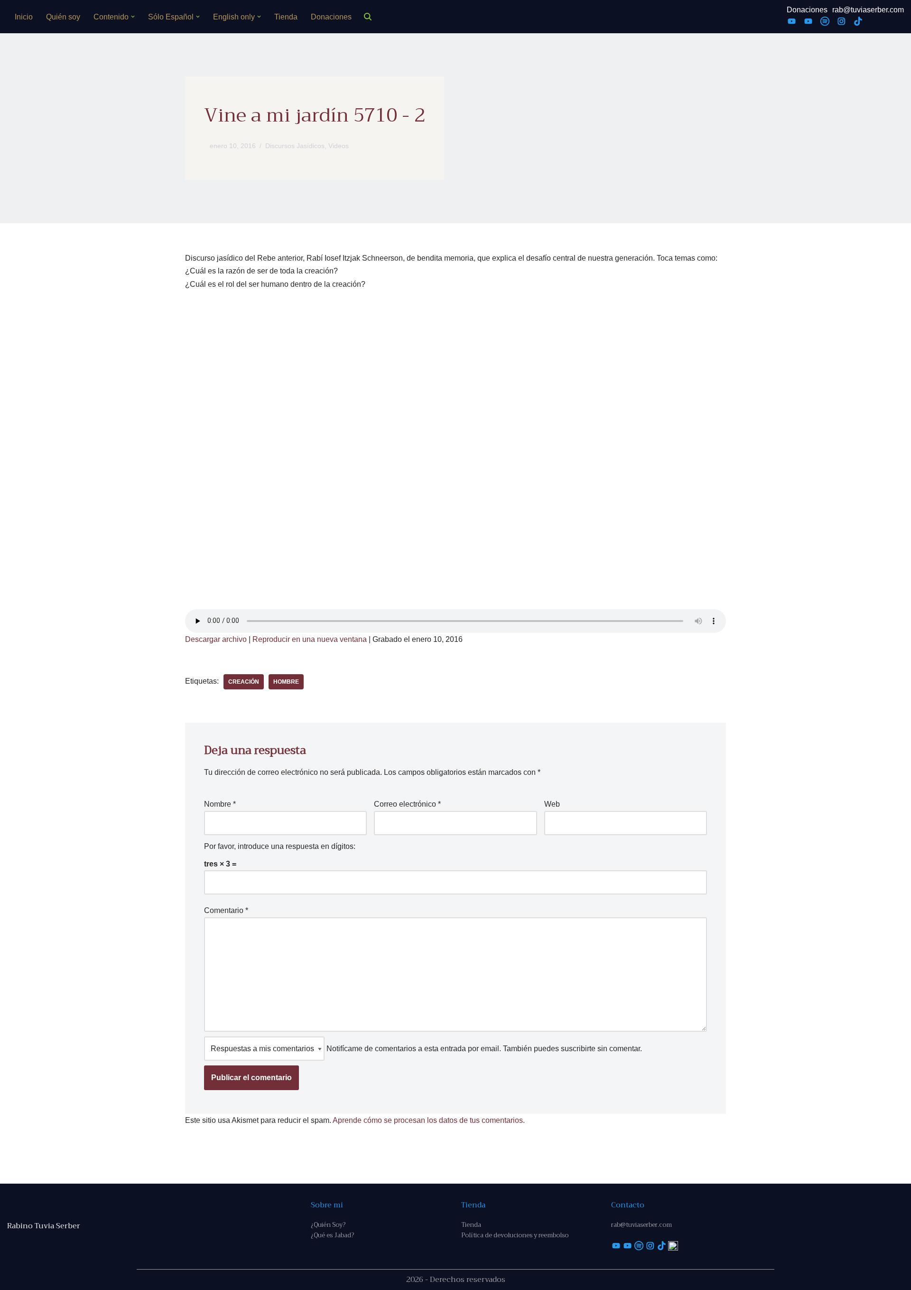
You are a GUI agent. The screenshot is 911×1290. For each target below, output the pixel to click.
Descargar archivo (216, 639)
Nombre (220, 804)
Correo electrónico (407, 804)
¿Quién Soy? (328, 1224)
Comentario (226, 910)
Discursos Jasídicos (295, 146)
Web (552, 804)
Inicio (24, 17)
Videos (338, 146)
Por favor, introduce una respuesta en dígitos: (279, 846)
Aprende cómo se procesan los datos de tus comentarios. (429, 1120)
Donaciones (331, 17)
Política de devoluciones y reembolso (514, 1235)
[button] (133, 17)
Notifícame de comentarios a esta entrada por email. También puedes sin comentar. (483, 1049)
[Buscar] (368, 16)
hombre (286, 681)
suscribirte (578, 1049)
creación (243, 681)
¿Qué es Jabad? (332, 1235)
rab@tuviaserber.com (868, 10)
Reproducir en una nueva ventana (309, 639)
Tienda (285, 17)
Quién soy (63, 17)
